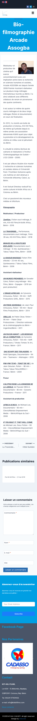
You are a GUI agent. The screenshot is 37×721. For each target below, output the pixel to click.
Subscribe (19, 614)
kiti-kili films (11, 477)
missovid (22, 719)
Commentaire (10, 513)
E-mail (7, 553)
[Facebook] (28, 6)
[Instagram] (33, 6)
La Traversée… (8, 445)
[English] (3, 2)
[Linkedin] (30, 6)
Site (5, 563)
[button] (33, 13)
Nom (7, 543)
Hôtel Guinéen (29, 445)
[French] (6, 2)
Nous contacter (8, 707)
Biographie (18, 19)
